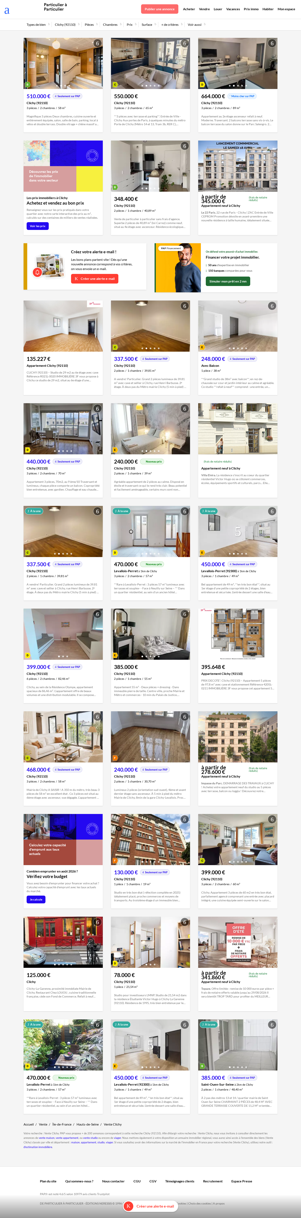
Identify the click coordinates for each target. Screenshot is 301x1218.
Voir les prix (37, 226)
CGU (137, 1181)
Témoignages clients (179, 1181)
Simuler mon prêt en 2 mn (228, 281)
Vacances (233, 9)
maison (75, 1142)
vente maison (46, 1137)
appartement (88, 1142)
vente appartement (67, 1137)
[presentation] (28, 64)
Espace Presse (241, 1181)
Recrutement (213, 1181)
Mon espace (286, 9)
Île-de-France (61, 1124)
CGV (152, 1181)
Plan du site (48, 1181)
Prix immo (251, 9)
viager (117, 1137)
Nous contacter (113, 1181)
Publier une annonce (160, 9)
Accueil (29, 1124)
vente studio (90, 1137)
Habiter (268, 9)
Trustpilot (103, 1194)
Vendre (204, 9)
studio (101, 1142)
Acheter (189, 9)
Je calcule (36, 899)
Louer (218, 9)
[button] (57, 84)
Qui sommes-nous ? (79, 1181)
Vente (43, 1124)
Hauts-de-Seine (88, 1124)
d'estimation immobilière (38, 1147)
